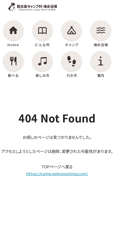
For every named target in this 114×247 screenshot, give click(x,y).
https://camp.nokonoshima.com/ (57, 173)
